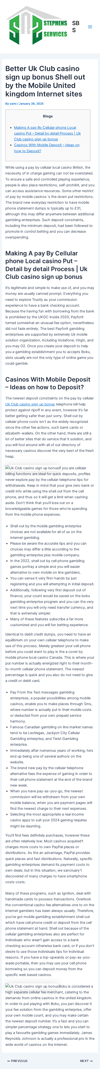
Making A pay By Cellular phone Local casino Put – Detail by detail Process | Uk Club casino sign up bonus (47, 133)
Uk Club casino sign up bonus (30, 404)
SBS (76, 26)
